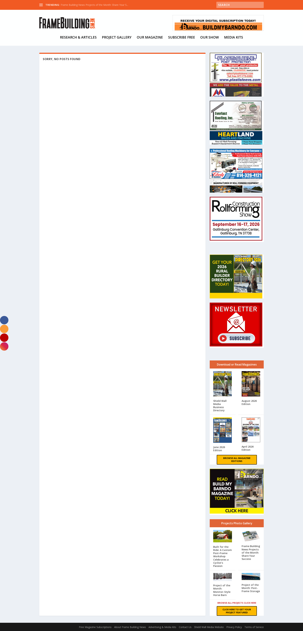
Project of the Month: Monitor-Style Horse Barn (221, 590)
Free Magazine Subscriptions (95, 627)
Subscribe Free (181, 38)
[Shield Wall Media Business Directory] (222, 384)
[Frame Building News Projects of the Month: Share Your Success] (251, 536)
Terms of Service (254, 627)
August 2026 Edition (249, 402)
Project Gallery (117, 38)
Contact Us (185, 627)
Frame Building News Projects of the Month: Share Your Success (251, 552)
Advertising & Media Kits (162, 627)
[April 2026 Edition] (251, 430)
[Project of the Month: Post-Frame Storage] (251, 577)
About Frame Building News (130, 627)
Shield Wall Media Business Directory (220, 405)
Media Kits (233, 38)
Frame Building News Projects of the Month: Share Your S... (94, 4)
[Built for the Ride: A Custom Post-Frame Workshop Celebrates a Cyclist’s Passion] (222, 536)
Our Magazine (150, 38)
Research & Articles (78, 38)
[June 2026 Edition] (222, 430)
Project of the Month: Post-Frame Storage (251, 588)
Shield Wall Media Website (209, 627)
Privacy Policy (234, 627)
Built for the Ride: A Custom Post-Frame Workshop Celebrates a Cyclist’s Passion (222, 556)
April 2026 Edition (248, 448)
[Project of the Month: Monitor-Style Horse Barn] (222, 577)
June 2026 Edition (219, 448)
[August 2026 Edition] (251, 384)
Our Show (209, 38)
